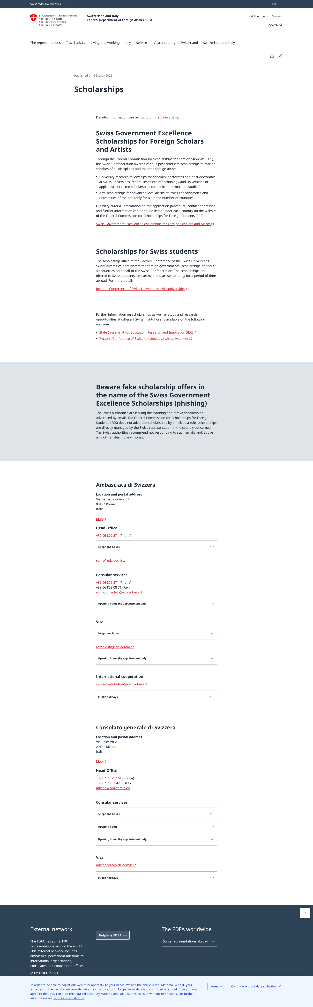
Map (99, 519)
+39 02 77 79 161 (108, 778)
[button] (45, 42)
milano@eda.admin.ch (113, 788)
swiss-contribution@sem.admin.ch (122, 684)
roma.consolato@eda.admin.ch (119, 592)
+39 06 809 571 (107, 535)
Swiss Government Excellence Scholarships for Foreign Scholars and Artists (153, 224)
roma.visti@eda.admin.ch (115, 647)
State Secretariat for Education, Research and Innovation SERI (146, 332)
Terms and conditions (68, 998)
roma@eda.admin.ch (111, 560)
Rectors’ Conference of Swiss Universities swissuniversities (140, 288)
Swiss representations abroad (185, 941)
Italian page (169, 117)
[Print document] (272, 56)
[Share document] (280, 56)
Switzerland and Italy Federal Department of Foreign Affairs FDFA (119, 18)
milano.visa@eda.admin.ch (116, 865)
